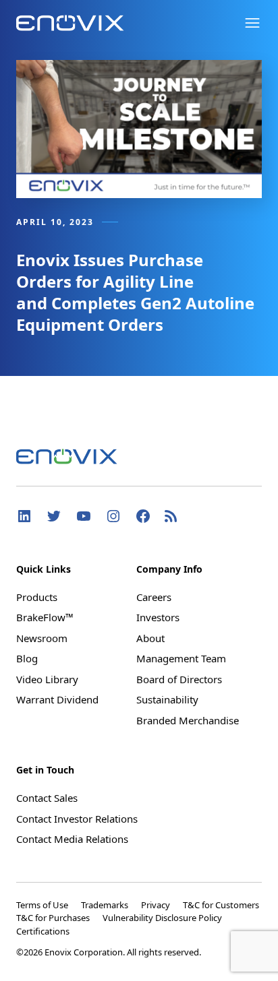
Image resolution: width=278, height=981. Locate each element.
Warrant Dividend (57, 699)
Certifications (43, 931)
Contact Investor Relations (77, 818)
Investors (157, 617)
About (150, 638)
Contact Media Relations (72, 839)
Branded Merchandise (187, 720)
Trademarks (105, 905)
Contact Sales (47, 797)
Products (36, 597)
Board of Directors (179, 679)
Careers (153, 597)
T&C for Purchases (54, 918)
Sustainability (167, 699)
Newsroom (41, 638)
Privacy (156, 905)
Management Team (181, 658)
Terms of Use (43, 905)
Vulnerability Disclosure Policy (162, 918)
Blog (27, 658)
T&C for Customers (221, 905)
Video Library (47, 679)
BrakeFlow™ (45, 617)
